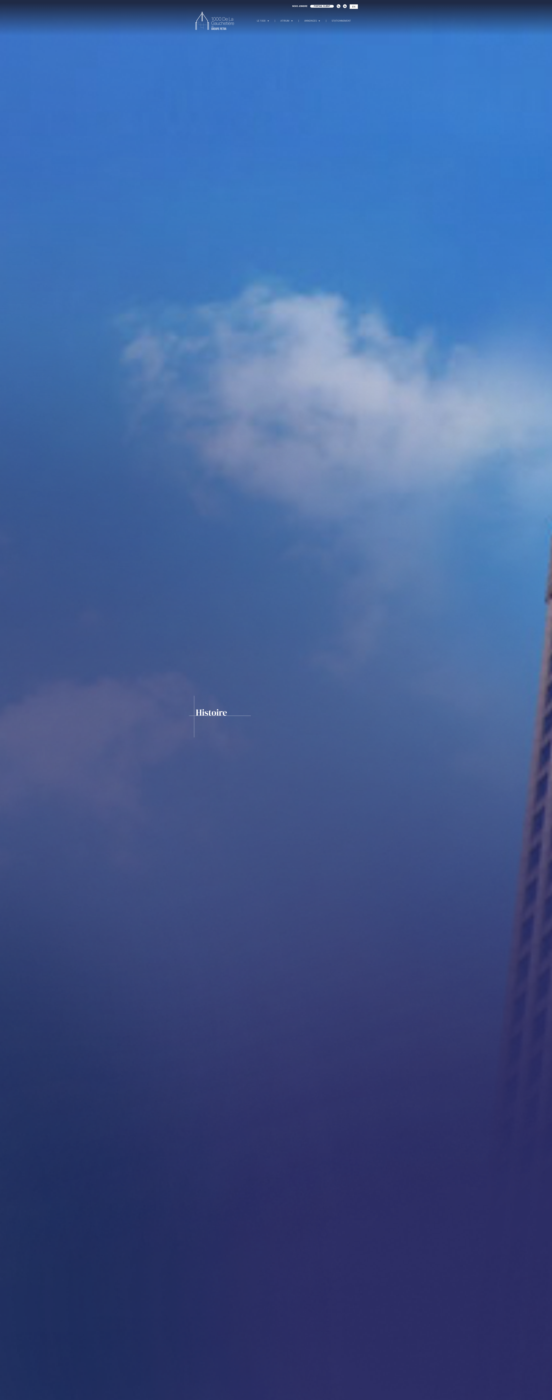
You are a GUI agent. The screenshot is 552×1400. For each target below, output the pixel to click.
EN (353, 6)
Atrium (284, 20)
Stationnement (341, 20)
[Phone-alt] (338, 6)
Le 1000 (261, 20)
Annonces (310, 20)
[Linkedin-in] (345, 6)
